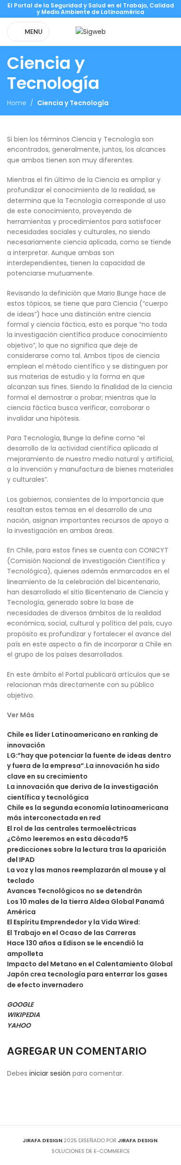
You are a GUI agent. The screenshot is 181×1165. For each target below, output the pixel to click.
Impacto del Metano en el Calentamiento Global (90, 964)
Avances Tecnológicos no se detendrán (74, 891)
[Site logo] (91, 31)
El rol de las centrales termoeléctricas (71, 828)
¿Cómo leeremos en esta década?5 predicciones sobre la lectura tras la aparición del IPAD (86, 849)
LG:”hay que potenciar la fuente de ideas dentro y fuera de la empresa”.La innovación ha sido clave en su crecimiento (89, 766)
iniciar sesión (50, 1073)
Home (16, 103)
